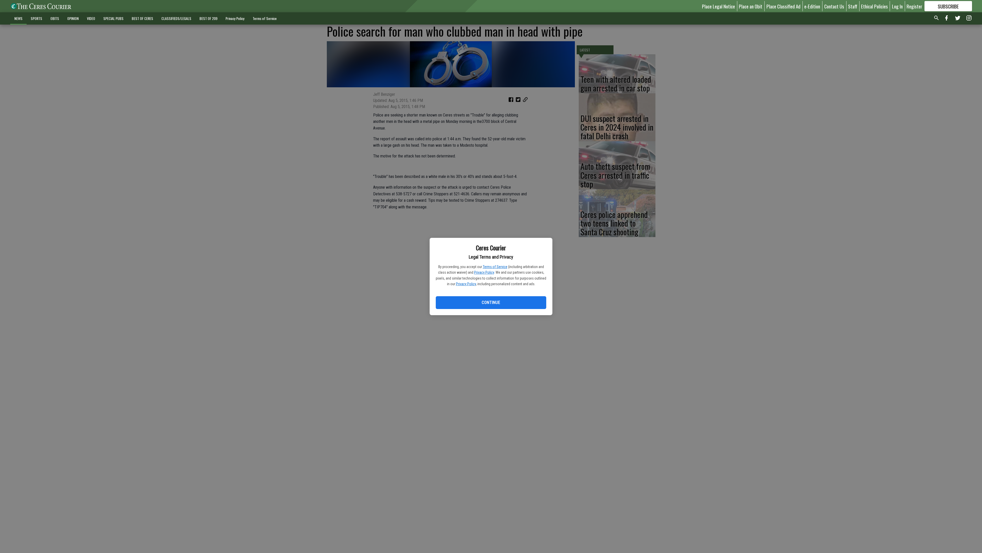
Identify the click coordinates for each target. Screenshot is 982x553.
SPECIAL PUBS (113, 18)
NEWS (18, 18)
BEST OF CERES (142, 18)
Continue (491, 302)
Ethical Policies (874, 6)
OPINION (73, 18)
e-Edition (812, 6)
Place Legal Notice (718, 6)
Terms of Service (495, 267)
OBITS (54, 18)
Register (914, 6)
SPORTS (36, 18)
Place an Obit (750, 6)
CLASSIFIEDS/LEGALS (176, 18)
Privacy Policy (484, 272)
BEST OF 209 (208, 18)
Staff (852, 6)
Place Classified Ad (783, 6)
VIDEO (91, 18)
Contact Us (834, 6)
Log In (897, 6)
